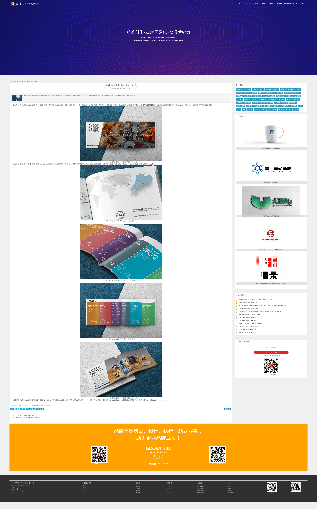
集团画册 (283, 89)
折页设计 (239, 93)
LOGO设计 (239, 99)
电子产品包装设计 (260, 109)
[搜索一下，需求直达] (302, 3)
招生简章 (254, 93)
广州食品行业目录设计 (17, 409)
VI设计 (271, 3)
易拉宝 (239, 109)
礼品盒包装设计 (272, 109)
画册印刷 (284, 102)
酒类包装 (290, 96)
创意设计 (288, 109)
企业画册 (268, 89)
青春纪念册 (296, 93)
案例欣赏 (16, 82)
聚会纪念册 (270, 93)
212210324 (89, 489)
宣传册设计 (247, 102)
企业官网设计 (273, 99)
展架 (244, 109)
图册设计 (262, 102)
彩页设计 (277, 102)
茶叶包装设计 (259, 96)
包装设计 (264, 3)
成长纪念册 (288, 93)
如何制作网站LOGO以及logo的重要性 (249, 314)
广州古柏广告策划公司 (24, 3)
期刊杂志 (297, 89)
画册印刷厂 (292, 102)
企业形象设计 (241, 106)
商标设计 (254, 99)
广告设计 (239, 102)
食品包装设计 (249, 96)
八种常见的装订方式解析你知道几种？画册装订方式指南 (255, 300)
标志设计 (281, 109)
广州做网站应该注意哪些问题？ (248, 329)
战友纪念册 (240, 96)
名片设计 (255, 102)
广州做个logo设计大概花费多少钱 (248, 308)
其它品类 (297, 96)
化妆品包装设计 (269, 96)
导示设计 (247, 99)
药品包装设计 (258, 106)
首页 (240, 3)
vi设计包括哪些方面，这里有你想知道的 (250, 323)
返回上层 (227, 409)
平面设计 (250, 109)
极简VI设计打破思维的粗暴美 (247, 332)
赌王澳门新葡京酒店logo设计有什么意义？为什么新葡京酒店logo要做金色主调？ (262, 305)
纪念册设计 (255, 3)
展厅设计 (289, 99)
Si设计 (300, 106)
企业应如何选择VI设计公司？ (247, 317)
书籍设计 (249, 106)
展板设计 (294, 106)
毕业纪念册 (279, 93)
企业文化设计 (263, 99)
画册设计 (247, 3)
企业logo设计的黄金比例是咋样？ (248, 302)
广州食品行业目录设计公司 (35, 409)
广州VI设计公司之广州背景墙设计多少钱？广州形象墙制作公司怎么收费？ (260, 311)
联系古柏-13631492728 (291, 3)
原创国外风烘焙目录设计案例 (28, 82)
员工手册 (290, 89)
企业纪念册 (262, 93)
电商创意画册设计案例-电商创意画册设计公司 (29, 417)
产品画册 (275, 89)
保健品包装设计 (281, 96)
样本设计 (270, 102)
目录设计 (281, 99)
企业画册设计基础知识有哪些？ (248, 320)
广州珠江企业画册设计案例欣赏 (25, 415)
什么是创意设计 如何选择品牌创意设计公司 (251, 326)
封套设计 (296, 109)
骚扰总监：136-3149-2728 (158, 464)
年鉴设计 (246, 93)
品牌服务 (279, 3)
